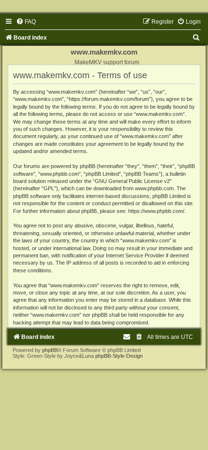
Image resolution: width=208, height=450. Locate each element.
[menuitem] (26, 21)
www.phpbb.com (154, 188)
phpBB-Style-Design (119, 356)
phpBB (50, 350)
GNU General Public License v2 (132, 181)
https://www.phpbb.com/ (156, 211)
